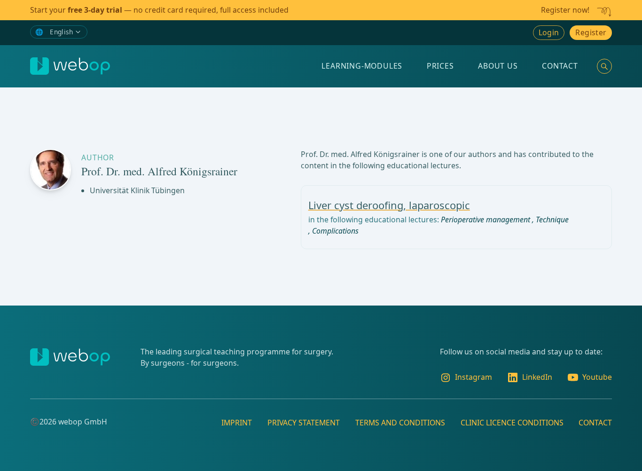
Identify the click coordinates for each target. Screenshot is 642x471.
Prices (440, 66)
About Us (497, 66)
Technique (552, 219)
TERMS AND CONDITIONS (400, 422)
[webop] (70, 66)
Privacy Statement (303, 422)
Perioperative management (485, 219)
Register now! (565, 10)
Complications (335, 231)
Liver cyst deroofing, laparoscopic (389, 205)
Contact (560, 66)
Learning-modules (361, 66)
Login (549, 32)
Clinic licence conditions (512, 422)
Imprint (236, 422)
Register (590, 32)
